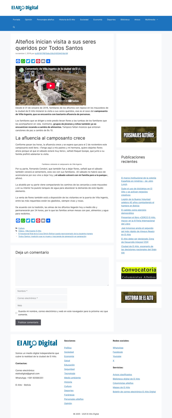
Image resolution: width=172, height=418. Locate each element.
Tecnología (69, 373)
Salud (67, 360)
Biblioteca (125, 19)
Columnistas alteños (123, 383)
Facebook (118, 352)
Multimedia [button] (150, 19)
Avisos (137, 19)
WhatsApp (118, 348)
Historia (68, 382)
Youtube (117, 356)
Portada (16, 19)
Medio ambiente (72, 377)
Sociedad (84, 19)
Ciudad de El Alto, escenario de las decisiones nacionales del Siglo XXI (138, 249)
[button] (13, 27)
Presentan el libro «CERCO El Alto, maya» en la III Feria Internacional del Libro (138, 220)
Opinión (28, 19)
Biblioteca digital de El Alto (126, 379)
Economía (97, 19)
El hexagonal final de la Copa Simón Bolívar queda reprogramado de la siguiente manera (55, 234)
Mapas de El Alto (121, 387)
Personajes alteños (45, 19)
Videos (21, 231)
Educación (69, 365)
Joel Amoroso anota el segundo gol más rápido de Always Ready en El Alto (137, 231)
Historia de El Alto (67, 19)
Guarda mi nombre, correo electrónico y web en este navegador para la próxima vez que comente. (63, 313)
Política (68, 348)
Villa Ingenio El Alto (33, 231)
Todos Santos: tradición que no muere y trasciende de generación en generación (52, 236)
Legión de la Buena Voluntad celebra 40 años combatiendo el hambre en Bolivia (137, 202)
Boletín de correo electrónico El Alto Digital (134, 391)
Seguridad (69, 369)
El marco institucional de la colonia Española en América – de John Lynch (138, 181)
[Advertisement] (139, 76)
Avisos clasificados (122, 374)
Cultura (21, 228)
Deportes (111, 19)
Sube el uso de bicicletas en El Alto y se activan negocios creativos (136, 191)
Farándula (69, 395)
